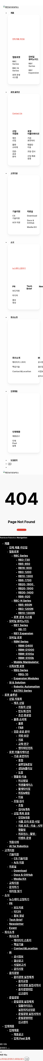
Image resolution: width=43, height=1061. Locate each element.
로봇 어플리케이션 (33, 132)
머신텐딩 (23, 780)
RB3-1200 (24, 572)
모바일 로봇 (15, 637)
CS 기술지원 (16, 217)
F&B (20, 727)
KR (1, 1044)
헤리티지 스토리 (19, 362)
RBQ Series (21, 670)
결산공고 (18, 960)
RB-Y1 (22, 629)
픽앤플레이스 (25, 784)
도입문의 (14, 460)
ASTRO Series (23, 690)
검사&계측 (24, 809)
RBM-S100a (26, 653)
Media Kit (32, 227)
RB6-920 (24, 596)
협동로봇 (16, 57)
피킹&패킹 (24, 793)
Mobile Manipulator (26, 662)
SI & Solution (17, 682)
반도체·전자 (24, 711)
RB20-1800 (26, 584)
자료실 (30, 211)
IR (39, 358)
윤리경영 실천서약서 (29, 985)
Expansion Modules (26, 678)
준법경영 (14, 997)
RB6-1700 (25, 580)
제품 (7, 543)
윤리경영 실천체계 (24, 977)
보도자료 (16, 291)
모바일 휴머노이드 (33, 58)
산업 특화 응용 (31, 157)
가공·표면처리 (31, 139)
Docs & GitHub (30, 221)
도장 (20, 772)
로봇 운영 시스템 (16, 76)
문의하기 (14, 887)
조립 (20, 805)
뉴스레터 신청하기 (19, 899)
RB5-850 (24, 563)
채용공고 (16, 436)
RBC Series (15, 62)
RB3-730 (24, 559)
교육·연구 (23, 743)
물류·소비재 (15, 146)
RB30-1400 (25, 592)
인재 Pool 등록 (14, 443)
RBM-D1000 (26, 649)
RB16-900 (25, 568)
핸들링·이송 (31, 146)
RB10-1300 (25, 576)
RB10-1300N (26, 613)
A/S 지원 (16, 222)
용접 (20, 760)
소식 (7, 895)
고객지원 (9, 850)
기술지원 (16, 211)
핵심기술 (16, 367)
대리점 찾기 (15, 891)
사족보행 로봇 (16, 666)
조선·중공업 (24, 715)
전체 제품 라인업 (18, 547)
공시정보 (18, 956)
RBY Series (32, 64)
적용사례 (14, 842)
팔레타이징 (24, 788)
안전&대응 (24, 817)
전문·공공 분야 (14, 154)
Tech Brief (29, 287)
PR (13, 286)
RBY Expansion (34, 71)
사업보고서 (20, 964)
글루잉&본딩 (25, 764)
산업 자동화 (15, 132)
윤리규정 (23, 981)
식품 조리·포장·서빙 (29, 821)
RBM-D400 (25, 645)
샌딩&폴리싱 (25, 768)
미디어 (15, 295)
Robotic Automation (27, 686)
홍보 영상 (14, 301)
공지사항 (18, 968)
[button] (18, 39)
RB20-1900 (25, 588)
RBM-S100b (26, 658)
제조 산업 (14, 139)
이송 (20, 797)
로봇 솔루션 (11, 694)
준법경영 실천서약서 (29, 1013)
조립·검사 (31, 151)
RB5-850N (25, 604)
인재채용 (16, 432)
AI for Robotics (18, 846)
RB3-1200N (25, 608)
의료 (20, 739)
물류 (20, 723)
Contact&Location (21, 371)
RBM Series (21, 641)
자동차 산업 (24, 707)
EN (5, 1044)
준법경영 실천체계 (24, 1001)
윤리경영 (14, 973)
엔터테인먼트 (25, 748)
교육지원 (14, 883)
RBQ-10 (23, 674)
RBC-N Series (15, 69)
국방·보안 (23, 735)
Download (32, 216)
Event (13, 928)
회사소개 (16, 358)
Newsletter (16, 923)
